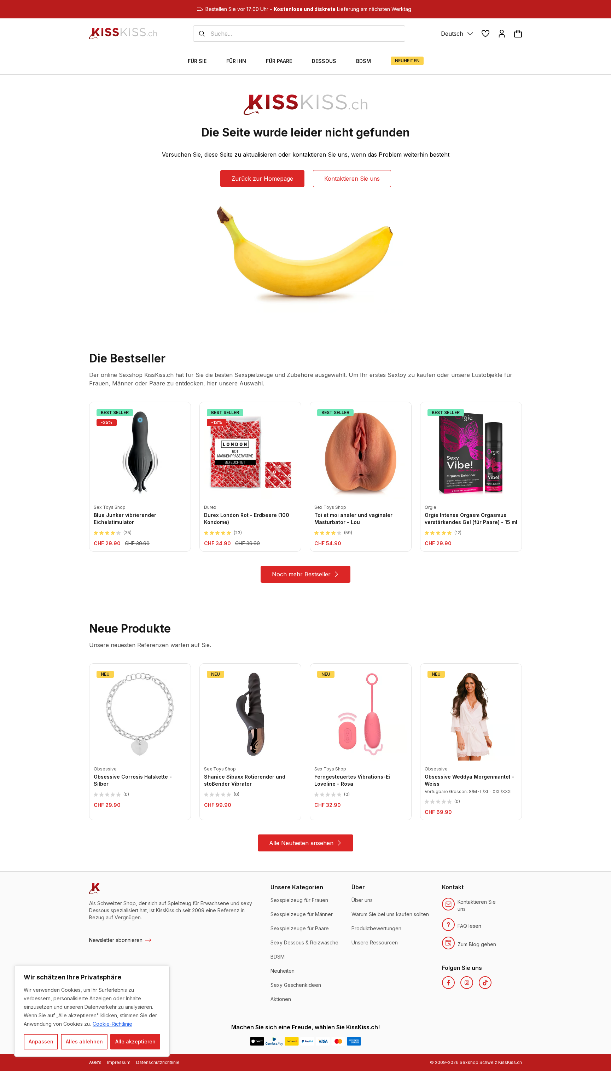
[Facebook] (448, 982)
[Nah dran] (162, 971)
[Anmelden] (502, 33)
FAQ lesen (469, 926)
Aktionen (280, 999)
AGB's (95, 1062)
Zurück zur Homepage (262, 178)
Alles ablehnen (84, 1041)
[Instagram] (466, 982)
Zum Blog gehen (477, 944)
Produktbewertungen (376, 928)
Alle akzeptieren (135, 1041)
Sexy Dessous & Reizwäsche (304, 942)
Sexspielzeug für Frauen (299, 900)
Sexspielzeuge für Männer (301, 914)
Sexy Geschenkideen (295, 985)
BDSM (277, 957)
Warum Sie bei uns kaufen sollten (390, 914)
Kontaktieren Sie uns (352, 178)
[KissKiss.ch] (123, 33)
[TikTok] (485, 982)
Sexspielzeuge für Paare (299, 928)
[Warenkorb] (518, 33)
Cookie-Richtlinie (112, 1024)
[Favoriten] (485, 33)
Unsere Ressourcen (374, 942)
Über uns (362, 900)
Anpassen (41, 1041)
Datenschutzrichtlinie (158, 1062)
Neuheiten (282, 971)
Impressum (118, 1062)
